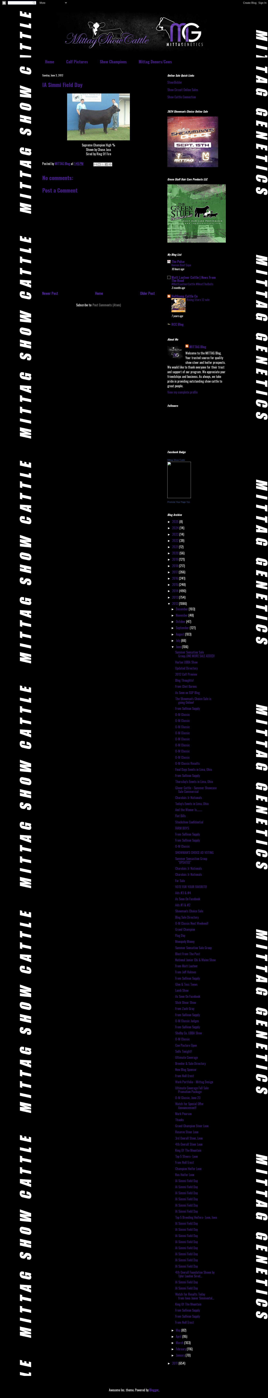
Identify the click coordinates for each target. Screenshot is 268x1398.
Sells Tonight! (183, 1051)
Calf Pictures (77, 62)
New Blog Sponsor (186, 1069)
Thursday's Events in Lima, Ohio (194, 781)
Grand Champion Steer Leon (192, 1126)
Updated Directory (186, 668)
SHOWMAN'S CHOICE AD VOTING (194, 852)
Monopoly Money (184, 941)
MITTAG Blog (197, 346)
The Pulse (177, 261)
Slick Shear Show (185, 1002)
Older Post (147, 293)
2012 (175, 603)
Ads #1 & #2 (182, 905)
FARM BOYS (182, 828)
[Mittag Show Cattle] (179, 496)
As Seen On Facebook (187, 899)
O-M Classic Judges (187, 1021)
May (178, 1330)
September (183, 627)
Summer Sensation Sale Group (193, 947)
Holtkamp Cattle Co (184, 296)
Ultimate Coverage (186, 1057)
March (180, 1342)
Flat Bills (180, 815)
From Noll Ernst (184, 1075)
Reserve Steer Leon (186, 1132)
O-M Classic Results (187, 763)
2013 (175, 597)
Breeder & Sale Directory (190, 1063)
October (181, 621)
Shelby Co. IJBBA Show (188, 1033)
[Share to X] (103, 164)
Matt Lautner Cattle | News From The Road (193, 279)
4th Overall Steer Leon (188, 1144)
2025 (175, 521)
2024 (176, 527)
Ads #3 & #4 (183, 892)
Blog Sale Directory (187, 917)
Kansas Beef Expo (181, 265)
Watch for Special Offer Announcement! (189, 1105)
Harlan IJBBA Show (186, 662)
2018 (175, 565)
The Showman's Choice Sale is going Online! (193, 700)
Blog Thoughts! (184, 680)
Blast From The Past (187, 953)
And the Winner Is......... (188, 809)
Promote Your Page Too (178, 502)
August (180, 634)
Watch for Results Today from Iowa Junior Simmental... (194, 1296)
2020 (176, 553)
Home (49, 62)
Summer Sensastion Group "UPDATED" (191, 860)
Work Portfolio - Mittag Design (194, 1082)
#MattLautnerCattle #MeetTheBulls (192, 284)
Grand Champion (185, 929)
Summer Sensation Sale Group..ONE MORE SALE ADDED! (195, 654)
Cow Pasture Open (186, 1045)
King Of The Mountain (188, 1150)
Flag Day (180, 935)
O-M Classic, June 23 (187, 1097)
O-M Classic (182, 714)
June (179, 646)
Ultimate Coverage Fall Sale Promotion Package (192, 1090)
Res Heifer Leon (184, 1174)
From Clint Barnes (186, 686)
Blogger (154, 1390)
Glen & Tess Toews (186, 984)
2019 (175, 559)
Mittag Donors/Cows (155, 62)
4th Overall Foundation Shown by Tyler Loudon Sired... (194, 1274)
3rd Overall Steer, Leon (189, 1138)
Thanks (179, 1119)
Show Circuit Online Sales (182, 89)
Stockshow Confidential (189, 822)
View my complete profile (182, 392)
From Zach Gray (184, 1008)
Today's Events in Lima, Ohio (192, 803)
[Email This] (95, 164)
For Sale (180, 880)
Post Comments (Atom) (107, 305)
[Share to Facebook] (106, 164)
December (182, 609)
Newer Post (50, 293)
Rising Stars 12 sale (198, 299)
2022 (175, 540)
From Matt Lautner (186, 966)
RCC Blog (177, 324)
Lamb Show (182, 990)
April (179, 1336)
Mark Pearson (183, 1113)
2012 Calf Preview (186, 674)
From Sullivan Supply (187, 708)
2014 (175, 590)
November (182, 615)
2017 (175, 572)
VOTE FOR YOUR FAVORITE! (191, 886)
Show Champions (113, 62)
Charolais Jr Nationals (188, 797)
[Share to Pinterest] (110, 164)
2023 (175, 534)
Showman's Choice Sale (189, 911)
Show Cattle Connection (181, 97)
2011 (175, 1363)
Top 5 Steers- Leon (186, 1156)
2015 (175, 584)
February (181, 1349)
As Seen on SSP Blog (187, 692)
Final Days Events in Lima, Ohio (193, 769)
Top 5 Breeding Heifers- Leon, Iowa (196, 1217)
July (178, 640)
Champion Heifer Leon (188, 1168)
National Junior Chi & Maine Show (195, 960)
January (181, 1355)
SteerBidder (174, 82)
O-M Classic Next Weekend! (191, 923)
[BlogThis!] (99, 164)
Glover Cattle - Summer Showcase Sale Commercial (196, 790)
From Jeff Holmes (185, 972)
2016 (175, 578)
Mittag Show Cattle (176, 460)
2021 (175, 546)
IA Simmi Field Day (186, 1180)
